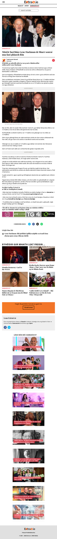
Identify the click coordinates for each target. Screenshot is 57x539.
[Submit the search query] (19, 10)
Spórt (31, 323)
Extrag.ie (20, 204)
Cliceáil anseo (28, 307)
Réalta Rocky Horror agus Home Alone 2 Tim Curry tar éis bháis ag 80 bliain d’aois (41, 267)
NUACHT (20, 6)
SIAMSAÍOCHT (34, 6)
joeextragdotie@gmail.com (34, 194)
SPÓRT (27, 6)
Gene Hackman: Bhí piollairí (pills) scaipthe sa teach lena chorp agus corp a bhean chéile (26, 234)
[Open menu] (3, 2)
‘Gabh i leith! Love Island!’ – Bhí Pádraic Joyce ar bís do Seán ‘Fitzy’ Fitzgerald (41, 293)
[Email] (37, 224)
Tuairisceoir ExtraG (12, 59)
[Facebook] (33, 224)
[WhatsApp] (41, 224)
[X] (29, 224)
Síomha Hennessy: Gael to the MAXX (12, 268)
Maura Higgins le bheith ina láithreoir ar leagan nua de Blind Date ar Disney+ (14, 293)
